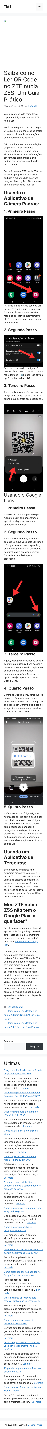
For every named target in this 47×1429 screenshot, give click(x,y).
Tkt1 (7, 7)
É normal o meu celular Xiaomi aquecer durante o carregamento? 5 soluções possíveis (23, 1185)
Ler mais (25, 1088)
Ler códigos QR (15, 1007)
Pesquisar (9, 1041)
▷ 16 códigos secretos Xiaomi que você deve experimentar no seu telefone (22, 1346)
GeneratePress (35, 1425)
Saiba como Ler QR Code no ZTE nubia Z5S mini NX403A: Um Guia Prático (23, 1015)
